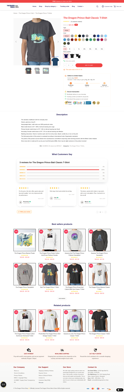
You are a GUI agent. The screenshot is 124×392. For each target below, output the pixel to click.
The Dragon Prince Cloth (26, 13)
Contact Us (42, 377)
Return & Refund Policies (45, 375)
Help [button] (121, 389)
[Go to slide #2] (37, 71)
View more (62, 298)
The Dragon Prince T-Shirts (43, 13)
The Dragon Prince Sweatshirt (25, 287)
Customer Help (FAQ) (44, 380)
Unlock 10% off (3, 384)
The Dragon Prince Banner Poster (24, 253)
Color (64, 33)
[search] (97, 6)
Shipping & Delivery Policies (46, 370)
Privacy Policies (18, 375)
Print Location (67, 51)
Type (64, 27)
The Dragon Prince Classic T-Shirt (99, 334)
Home (15, 13)
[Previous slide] (16, 41)
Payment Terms (43, 373)
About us (16, 370)
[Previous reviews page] (97, 212)
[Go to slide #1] (28, 71)
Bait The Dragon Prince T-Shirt (49, 287)
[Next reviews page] (105, 212)
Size (64, 46)
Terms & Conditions (19, 373)
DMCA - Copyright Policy (20, 377)
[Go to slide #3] (46, 71)
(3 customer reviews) (76, 21)
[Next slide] (58, 41)
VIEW (24, 249)
